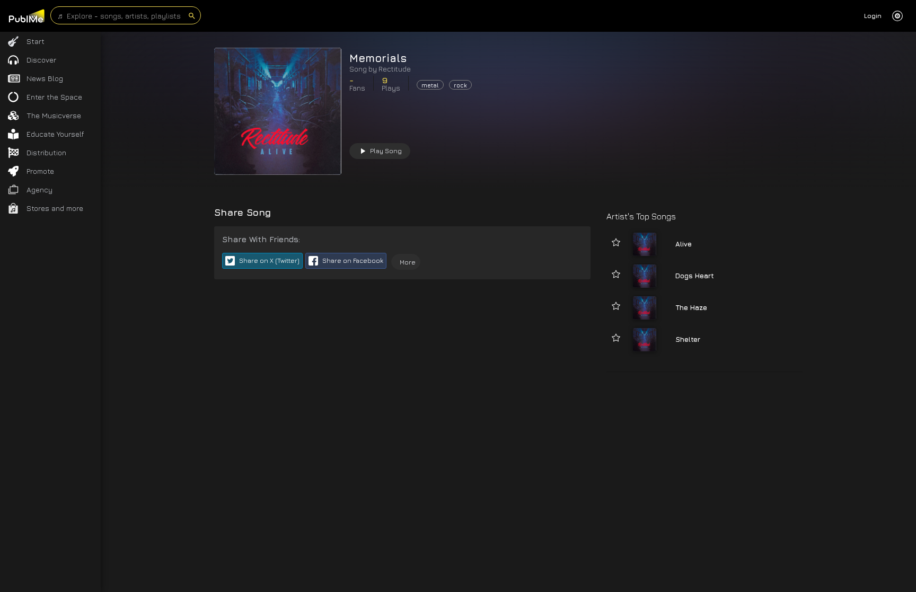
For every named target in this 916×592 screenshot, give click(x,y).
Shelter (687, 339)
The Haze (691, 307)
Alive (683, 244)
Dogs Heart (694, 275)
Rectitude (394, 69)
